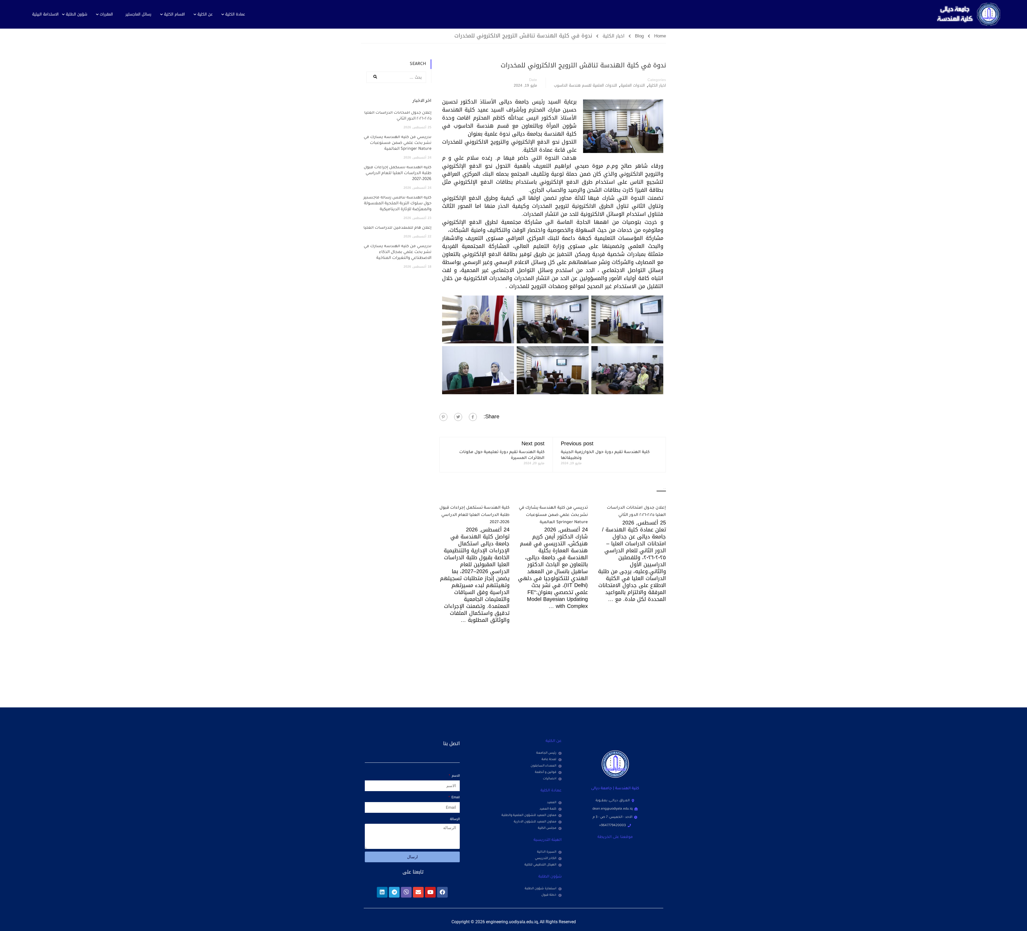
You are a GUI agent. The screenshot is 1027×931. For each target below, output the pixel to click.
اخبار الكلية (613, 36)
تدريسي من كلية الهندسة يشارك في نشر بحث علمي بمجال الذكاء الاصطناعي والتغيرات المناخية (397, 252)
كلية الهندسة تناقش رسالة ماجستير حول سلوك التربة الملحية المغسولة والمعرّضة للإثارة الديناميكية (397, 204)
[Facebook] (473, 417)
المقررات (106, 14)
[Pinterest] (443, 417)
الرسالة (455, 819)
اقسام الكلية (174, 14)
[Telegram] (394, 892)
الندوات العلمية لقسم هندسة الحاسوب (585, 85)
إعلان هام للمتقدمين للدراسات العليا (397, 228)
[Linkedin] (382, 892)
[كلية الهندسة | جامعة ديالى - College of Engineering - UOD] (966, 14)
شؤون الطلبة (76, 14)
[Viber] (406, 892)
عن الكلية (205, 14)
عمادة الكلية (235, 14)
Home (660, 36)
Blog (639, 36)
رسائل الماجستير (138, 14)
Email (455, 797)
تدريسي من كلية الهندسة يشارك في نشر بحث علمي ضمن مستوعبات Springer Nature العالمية (553, 515)
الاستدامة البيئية (45, 14)
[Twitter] (458, 417)
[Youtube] (430, 892)
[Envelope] (418, 892)
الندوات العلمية (632, 85)
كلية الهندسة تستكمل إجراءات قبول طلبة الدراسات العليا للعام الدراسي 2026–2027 (474, 515)
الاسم (455, 776)
